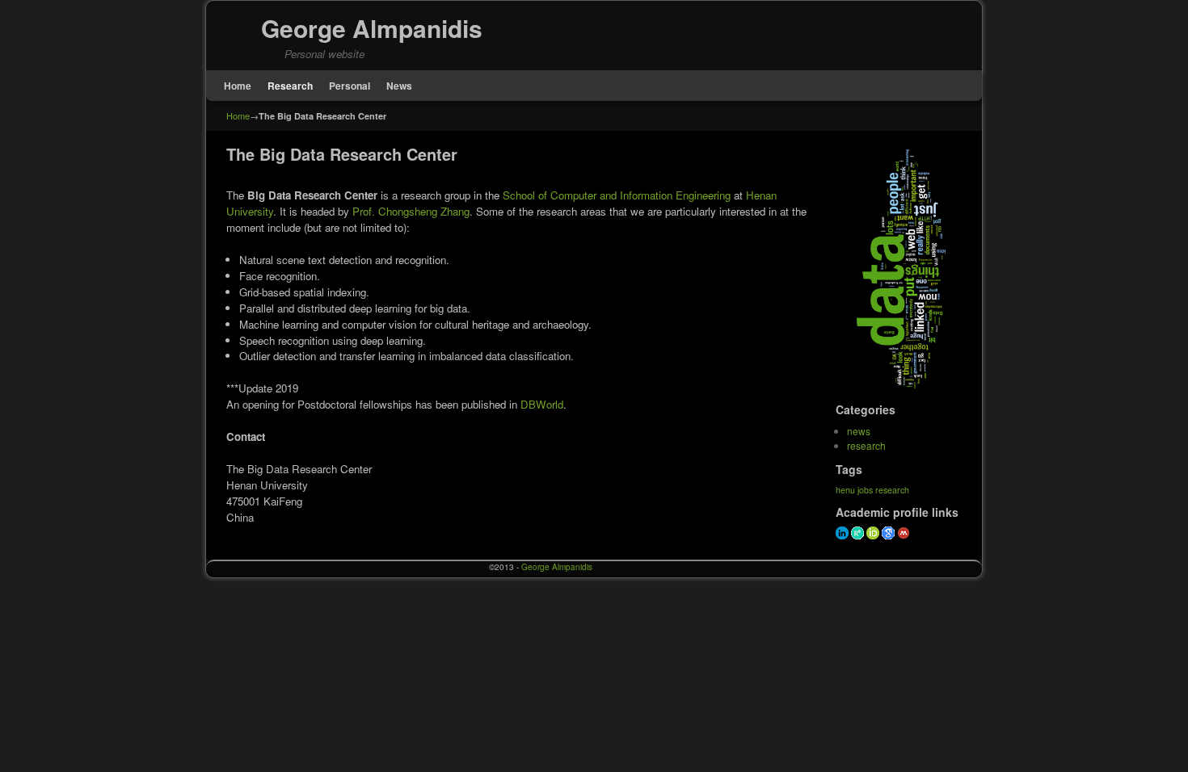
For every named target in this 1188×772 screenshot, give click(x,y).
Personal (349, 85)
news (858, 431)
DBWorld (541, 404)
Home (237, 85)
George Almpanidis (371, 27)
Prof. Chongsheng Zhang (411, 211)
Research (290, 85)
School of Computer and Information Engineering (617, 195)
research (866, 445)
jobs (865, 490)
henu (845, 490)
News (399, 85)
